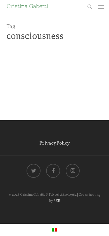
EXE (56, 201)
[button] (101, 7)
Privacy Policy (54, 143)
